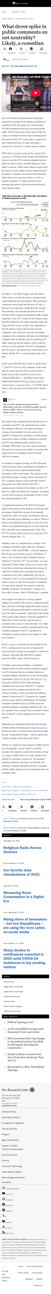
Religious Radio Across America (22, 849)
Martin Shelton (30, 66)
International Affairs (11, 1117)
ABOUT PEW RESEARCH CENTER (14, 1239)
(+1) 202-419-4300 (9, 1103)
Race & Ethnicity (9, 1128)
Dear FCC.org (40, 678)
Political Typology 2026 (20, 1022)
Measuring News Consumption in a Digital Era (23, 896)
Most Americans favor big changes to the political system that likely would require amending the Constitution (26, 1043)
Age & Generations (10, 1140)
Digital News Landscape (22, 786)
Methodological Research (13, 1177)
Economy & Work (9, 1154)
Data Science (7, 786)
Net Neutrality (43, 790)
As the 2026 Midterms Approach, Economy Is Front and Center (25, 1030)
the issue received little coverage (19, 553)
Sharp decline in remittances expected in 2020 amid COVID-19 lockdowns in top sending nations (24, 958)
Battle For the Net (22, 678)
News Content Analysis (10, 794)
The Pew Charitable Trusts (37, 1255)
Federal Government (28, 790)
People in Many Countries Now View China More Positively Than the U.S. (25, 1057)
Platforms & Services (28, 794)
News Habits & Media (12, 1172)
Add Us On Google (20, 59)
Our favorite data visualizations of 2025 (21, 872)
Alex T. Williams (11, 66)
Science (5, 1160)
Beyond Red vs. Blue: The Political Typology (25, 1068)
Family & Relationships (12, 1149)
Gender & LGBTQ (9, 1145)
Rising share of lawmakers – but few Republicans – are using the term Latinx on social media (25, 925)
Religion (5, 1134)
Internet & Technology (12, 1166)
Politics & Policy (9, 1111)
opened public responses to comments (26, 532)
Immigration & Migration (13, 1123)
